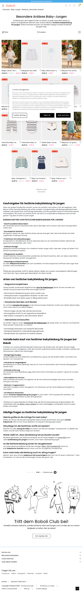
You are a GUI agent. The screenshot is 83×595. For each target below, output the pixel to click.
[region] (41, 102)
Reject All (47, 115)
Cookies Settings (19, 115)
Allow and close (63, 115)
